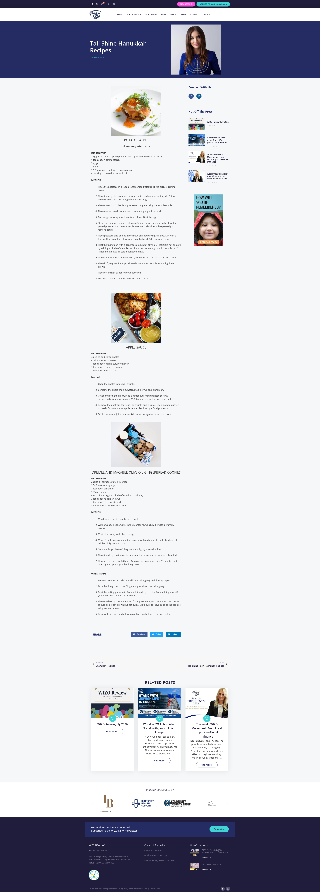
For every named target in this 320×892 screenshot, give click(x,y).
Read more (206, 857)
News (183, 14)
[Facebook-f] (108, 4)
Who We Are (133, 14)
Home (119, 14)
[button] (92, 4)
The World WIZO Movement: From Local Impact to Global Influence (217, 158)
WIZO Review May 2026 (212, 864)
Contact (206, 14)
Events (193, 14)
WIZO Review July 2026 (218, 122)
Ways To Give (167, 14)
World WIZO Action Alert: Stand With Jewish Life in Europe (217, 140)
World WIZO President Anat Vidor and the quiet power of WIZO (217, 176)
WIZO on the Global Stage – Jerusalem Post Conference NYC (215, 851)
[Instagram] (114, 4)
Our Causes (151, 14)
